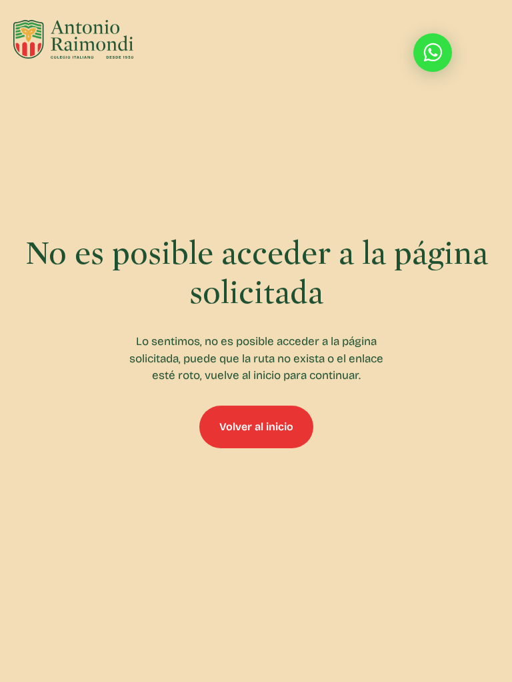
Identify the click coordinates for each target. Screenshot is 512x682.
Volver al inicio (256, 426)
